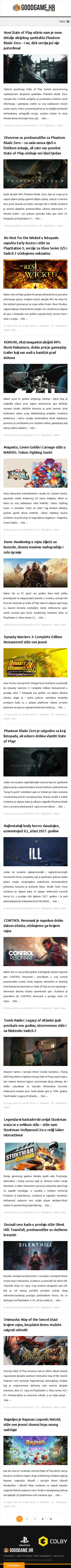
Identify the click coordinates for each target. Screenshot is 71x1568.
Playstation (49, 125)
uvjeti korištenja (24, 1556)
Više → (45, 118)
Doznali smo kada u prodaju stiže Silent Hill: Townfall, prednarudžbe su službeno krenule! (35, 1230)
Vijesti (60, 125)
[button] (62, 21)
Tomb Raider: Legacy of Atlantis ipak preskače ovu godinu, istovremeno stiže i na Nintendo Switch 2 (34, 1025)
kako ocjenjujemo (43, 1556)
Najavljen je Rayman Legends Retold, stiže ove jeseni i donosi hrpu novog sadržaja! (32, 1424)
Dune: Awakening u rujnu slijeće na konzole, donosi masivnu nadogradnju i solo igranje (33, 547)
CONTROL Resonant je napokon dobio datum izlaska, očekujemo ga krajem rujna (33, 925)
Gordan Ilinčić (30, 125)
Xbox (13, 330)
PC (41, 125)
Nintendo (44, 326)
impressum (9, 1556)
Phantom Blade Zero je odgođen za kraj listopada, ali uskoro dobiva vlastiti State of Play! (34, 736)
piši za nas (59, 1556)
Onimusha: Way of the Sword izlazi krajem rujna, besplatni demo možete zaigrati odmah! (32, 1325)
